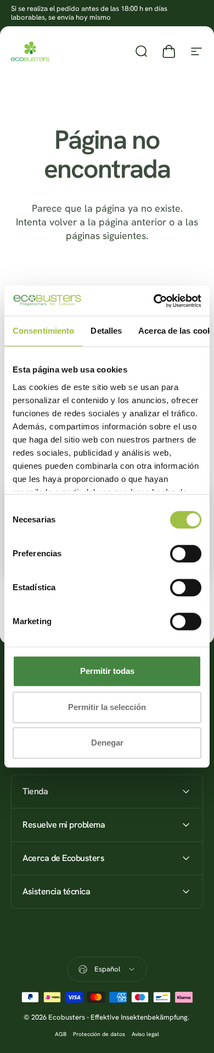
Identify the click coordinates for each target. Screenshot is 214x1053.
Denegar (107, 742)
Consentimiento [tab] (43, 330)
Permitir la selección (107, 707)
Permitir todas (107, 671)
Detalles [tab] (106, 330)
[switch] (185, 553)
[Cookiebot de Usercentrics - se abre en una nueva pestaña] (153, 301)
